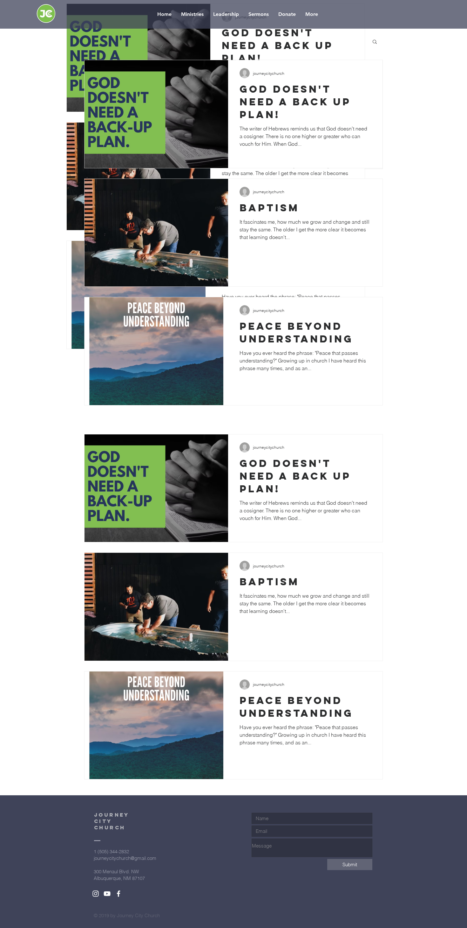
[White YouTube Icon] (107, 893)
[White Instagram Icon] (95, 893)
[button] (375, 42)
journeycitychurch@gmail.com (125, 858)
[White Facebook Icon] (118, 893)
